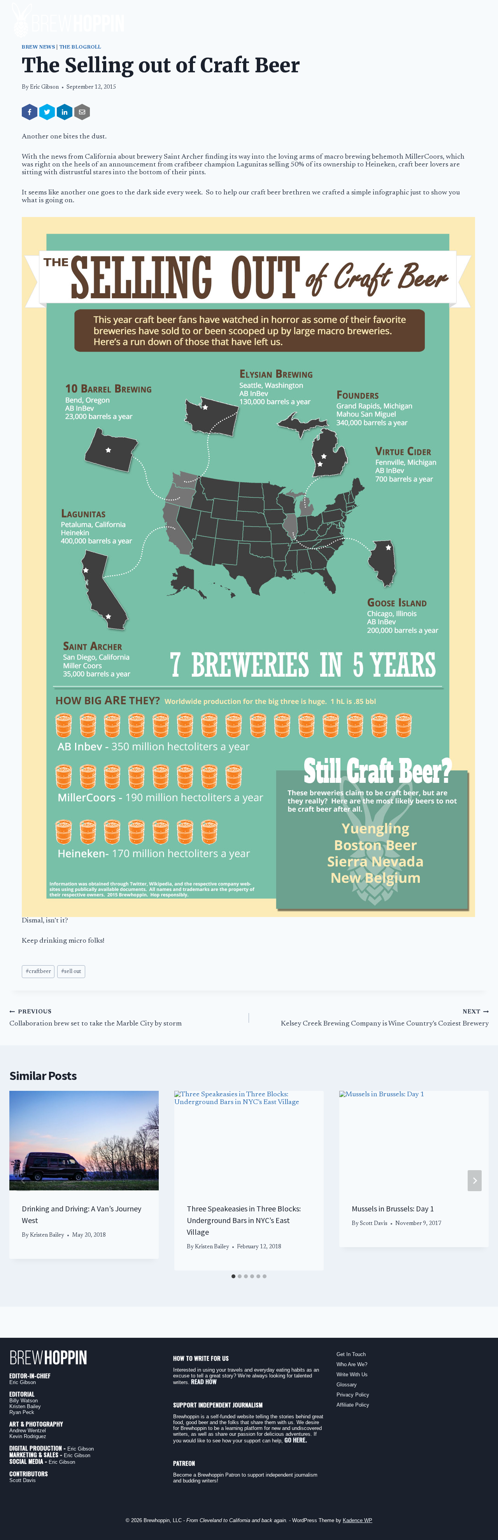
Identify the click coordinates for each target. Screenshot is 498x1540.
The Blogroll (81, 47)
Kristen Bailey (47, 1235)
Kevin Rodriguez (27, 1436)
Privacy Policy (353, 1395)
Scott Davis (374, 1224)
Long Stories (325, 21)
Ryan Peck (21, 1412)
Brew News (38, 47)
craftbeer (38, 972)
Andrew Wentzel (27, 1430)
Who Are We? (352, 1364)
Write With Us (352, 1374)
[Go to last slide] (23, 1180)
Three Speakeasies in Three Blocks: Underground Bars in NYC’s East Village (244, 1220)
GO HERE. (295, 1439)
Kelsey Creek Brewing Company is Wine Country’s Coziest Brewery (385, 1018)
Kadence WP (357, 1520)
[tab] (233, 1276)
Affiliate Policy (353, 1405)
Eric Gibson (44, 87)
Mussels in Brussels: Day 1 (393, 1208)
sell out (71, 972)
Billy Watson (23, 1401)
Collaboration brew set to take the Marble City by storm (95, 1018)
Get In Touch (351, 1354)
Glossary (347, 1385)
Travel (410, 21)
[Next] (475, 1180)
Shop (478, 21)
